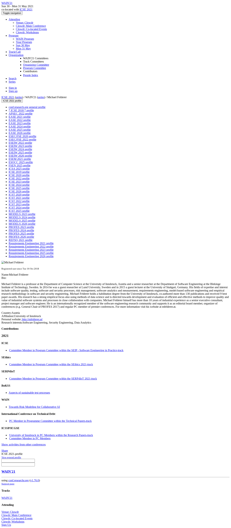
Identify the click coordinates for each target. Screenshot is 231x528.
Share (4, 450)
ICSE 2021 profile (12, 100)
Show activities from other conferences (23, 444)
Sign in (13, 87)
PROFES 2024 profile (21, 230)
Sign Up (6, 524)
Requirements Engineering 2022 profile (31, 246)
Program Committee (34, 68)
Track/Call (15, 51)
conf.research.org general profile (27, 107)
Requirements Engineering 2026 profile (31, 256)
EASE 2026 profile (20, 133)
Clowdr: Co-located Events (31, 29)
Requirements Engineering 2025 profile (31, 253)
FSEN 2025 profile (19, 165)
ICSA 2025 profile (19, 168)
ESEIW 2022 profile (20, 142)
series (19, 97)
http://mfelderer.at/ (32, 319)
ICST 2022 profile (19, 201)
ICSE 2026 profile (19, 191)
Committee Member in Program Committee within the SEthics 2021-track (51, 364)
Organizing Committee (36, 64)
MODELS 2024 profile (22, 217)
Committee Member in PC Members (30, 438)
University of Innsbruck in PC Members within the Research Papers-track (51, 435)
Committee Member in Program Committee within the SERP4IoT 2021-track (53, 378)
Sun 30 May (23, 45)
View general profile (11, 457)
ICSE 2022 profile (19, 178)
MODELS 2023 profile (22, 214)
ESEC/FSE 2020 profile (22, 136)
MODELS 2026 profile (22, 223)
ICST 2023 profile (19, 204)
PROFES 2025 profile (21, 233)
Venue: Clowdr (24, 22)
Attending (14, 19)
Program (13, 35)
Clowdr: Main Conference (31, 25)
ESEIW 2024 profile (20, 149)
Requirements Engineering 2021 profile (31, 243)
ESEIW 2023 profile (20, 146)
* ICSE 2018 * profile (21, 110)
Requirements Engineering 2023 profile (31, 249)
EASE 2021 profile (20, 116)
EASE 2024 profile (20, 126)
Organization (16, 55)
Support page (7, 483)
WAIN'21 (8, 471)
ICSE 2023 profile (19, 181)
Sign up (13, 91)
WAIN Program (25, 38)
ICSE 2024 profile (19, 184)
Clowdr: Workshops (27, 32)
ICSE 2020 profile (19, 175)
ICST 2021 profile (19, 197)
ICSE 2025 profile (19, 188)
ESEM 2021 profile (20, 159)
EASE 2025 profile (20, 129)
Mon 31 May (23, 48)
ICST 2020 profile (19, 194)
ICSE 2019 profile (19, 171)
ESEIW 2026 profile (20, 155)
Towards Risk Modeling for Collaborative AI (34, 406)
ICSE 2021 (26, 9)
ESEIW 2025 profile (20, 152)
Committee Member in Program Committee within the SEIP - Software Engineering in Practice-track (66, 350)
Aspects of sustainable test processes (29, 392)
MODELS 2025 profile (22, 220)
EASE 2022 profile (20, 120)
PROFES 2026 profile (21, 236)
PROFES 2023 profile (21, 227)
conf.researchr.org (18, 480)
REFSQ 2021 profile (20, 240)
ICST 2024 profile (19, 207)
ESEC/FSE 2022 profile (22, 139)
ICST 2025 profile (19, 210)
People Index (30, 75)
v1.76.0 (34, 480)
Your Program (24, 42)
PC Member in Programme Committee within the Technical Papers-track (50, 420)
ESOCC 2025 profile (21, 162)
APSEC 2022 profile (20, 113)
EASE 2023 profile (20, 123)
